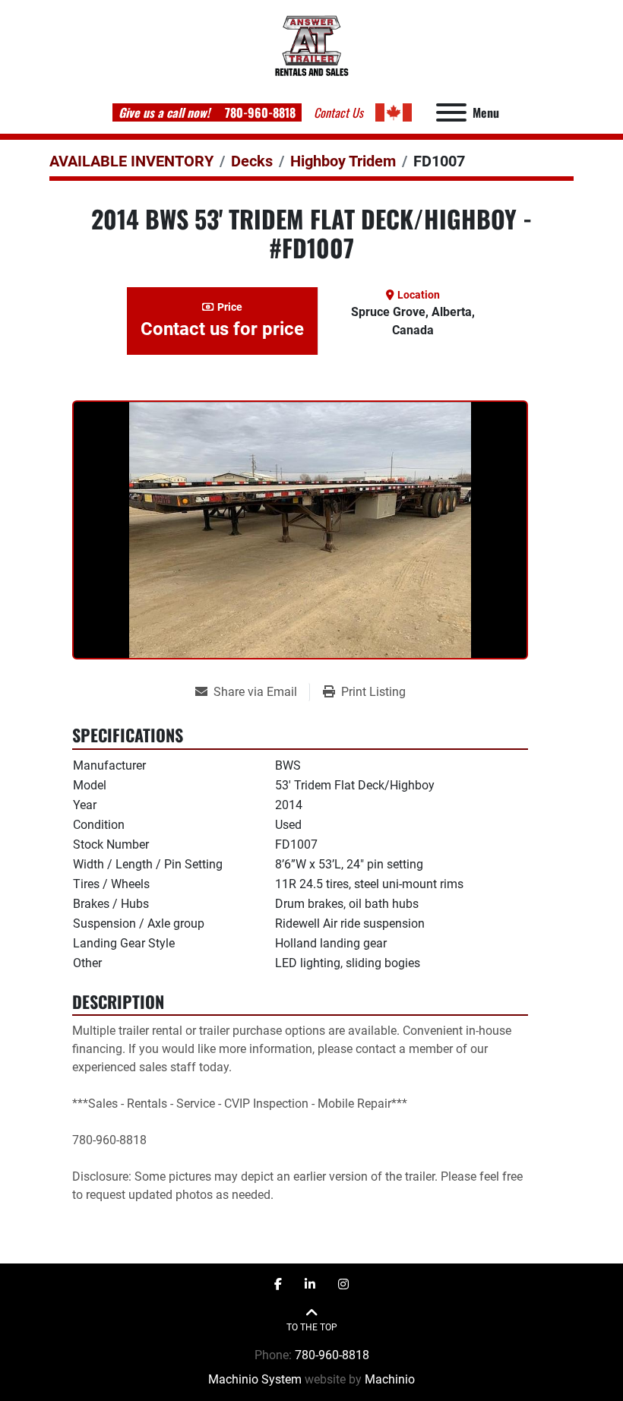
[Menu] (451, 112)
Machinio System (255, 1379)
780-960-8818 (259, 112)
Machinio (390, 1379)
